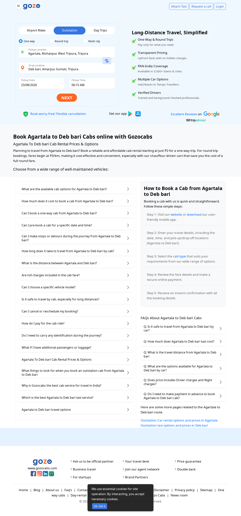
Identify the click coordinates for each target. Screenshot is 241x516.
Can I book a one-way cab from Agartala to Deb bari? (59, 213)
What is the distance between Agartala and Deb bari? (59, 263)
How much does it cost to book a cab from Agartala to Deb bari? (67, 201)
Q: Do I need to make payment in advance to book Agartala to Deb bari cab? (179, 396)
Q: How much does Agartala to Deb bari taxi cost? (179, 341)
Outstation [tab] (69, 30)
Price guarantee (189, 461)
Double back (186, 469)
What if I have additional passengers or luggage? (56, 347)
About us (52, 490)
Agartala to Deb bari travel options (46, 410)
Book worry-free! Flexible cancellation (58, 113)
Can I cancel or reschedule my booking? (50, 311)
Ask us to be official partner (93, 461)
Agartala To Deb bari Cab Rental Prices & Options (57, 359)
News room (179, 495)
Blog (37, 490)
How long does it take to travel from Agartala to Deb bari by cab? (68, 251)
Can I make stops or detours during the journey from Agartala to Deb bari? (71, 238)
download (194, 214)
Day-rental (78, 495)
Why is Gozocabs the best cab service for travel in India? (61, 385)
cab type (179, 256)
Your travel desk (137, 461)
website (176, 214)
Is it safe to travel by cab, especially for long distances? (60, 299)
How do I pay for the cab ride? (43, 323)
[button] (18, 6)
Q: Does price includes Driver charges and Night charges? (178, 382)
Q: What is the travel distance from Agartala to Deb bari (180, 354)
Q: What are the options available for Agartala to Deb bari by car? (178, 368)
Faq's (68, 490)
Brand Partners (136, 477)
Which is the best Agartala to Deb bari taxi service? (57, 397)
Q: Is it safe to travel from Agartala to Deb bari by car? (179, 328)
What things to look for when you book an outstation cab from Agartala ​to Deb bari (73, 373)
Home (23, 490)
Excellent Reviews (184, 114)
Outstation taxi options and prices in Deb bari (174, 425)
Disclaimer (161, 490)
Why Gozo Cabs (153, 495)
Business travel (84, 469)
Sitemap (206, 490)
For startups (82, 477)
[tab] (34, 41)
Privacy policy (185, 490)
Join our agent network (142, 469)
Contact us (85, 490)
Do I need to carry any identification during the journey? (61, 335)
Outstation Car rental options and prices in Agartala (179, 420)
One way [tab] (29, 41)
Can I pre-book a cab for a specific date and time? (57, 225)
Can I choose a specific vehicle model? (49, 287)
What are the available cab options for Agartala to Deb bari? (64, 189)
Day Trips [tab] (100, 30)
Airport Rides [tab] (36, 30)
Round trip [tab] (61, 41)
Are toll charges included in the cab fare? (51, 275)
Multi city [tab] (94, 41)
